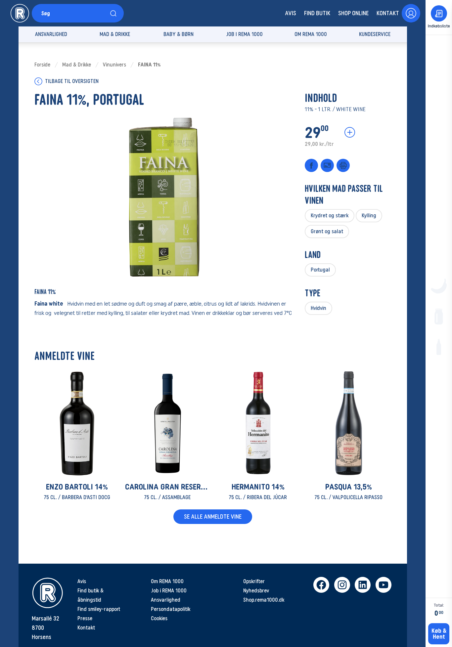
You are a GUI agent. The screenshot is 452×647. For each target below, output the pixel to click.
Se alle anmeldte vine (213, 516)
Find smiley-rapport (98, 609)
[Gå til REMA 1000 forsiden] (20, 13)
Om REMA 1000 (167, 581)
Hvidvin (318, 308)
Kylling (369, 215)
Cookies (159, 618)
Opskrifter (254, 581)
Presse (84, 618)
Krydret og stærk (329, 215)
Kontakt (388, 13)
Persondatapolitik (170, 609)
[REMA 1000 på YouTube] (383, 585)
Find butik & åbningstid (90, 595)
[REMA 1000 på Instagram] (342, 585)
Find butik (317, 13)
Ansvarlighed (165, 600)
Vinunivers (114, 65)
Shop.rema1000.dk (263, 600)
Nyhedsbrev (256, 590)
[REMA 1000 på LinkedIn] (362, 585)
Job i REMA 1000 (169, 590)
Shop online (353, 13)
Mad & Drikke (76, 65)
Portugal (320, 270)
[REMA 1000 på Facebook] (321, 585)
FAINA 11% (149, 65)
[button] (77, 435)
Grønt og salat (327, 231)
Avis (290, 13)
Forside (42, 65)
